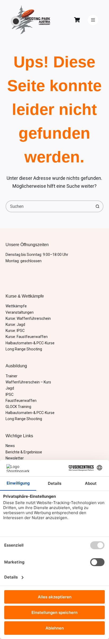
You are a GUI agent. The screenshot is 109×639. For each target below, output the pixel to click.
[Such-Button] (97, 206)
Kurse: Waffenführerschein (28, 318)
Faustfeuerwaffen (21, 400)
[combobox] (49, 206)
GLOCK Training (18, 407)
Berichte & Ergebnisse (24, 452)
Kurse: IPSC (15, 330)
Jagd (10, 388)
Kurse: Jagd (15, 324)
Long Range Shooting (24, 349)
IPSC (9, 394)
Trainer (11, 376)
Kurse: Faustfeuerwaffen (27, 337)
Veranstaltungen (20, 312)
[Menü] (93, 20)
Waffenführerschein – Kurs (28, 382)
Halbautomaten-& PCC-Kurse (30, 343)
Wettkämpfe (16, 306)
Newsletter (15, 458)
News (10, 446)
